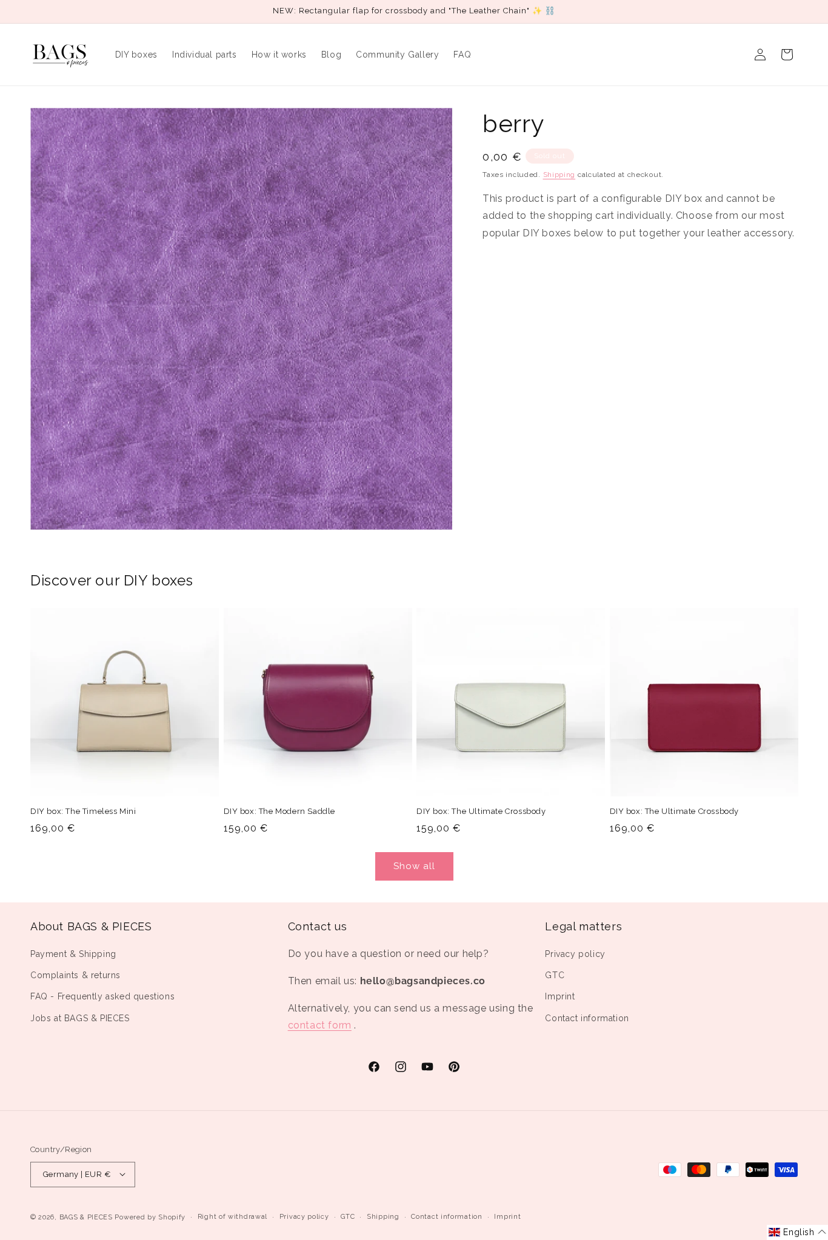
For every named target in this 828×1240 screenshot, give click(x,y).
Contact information (587, 1018)
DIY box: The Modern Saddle (280, 811)
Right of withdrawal (232, 1216)
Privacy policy (575, 954)
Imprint (560, 997)
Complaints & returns (75, 976)
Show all (414, 866)
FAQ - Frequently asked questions (102, 997)
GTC (554, 976)
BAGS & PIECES (86, 1217)
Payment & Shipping (73, 954)
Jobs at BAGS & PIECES (80, 1018)
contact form (320, 1026)
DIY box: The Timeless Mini (83, 811)
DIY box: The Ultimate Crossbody (481, 811)
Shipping (559, 174)
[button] (797, 1232)
